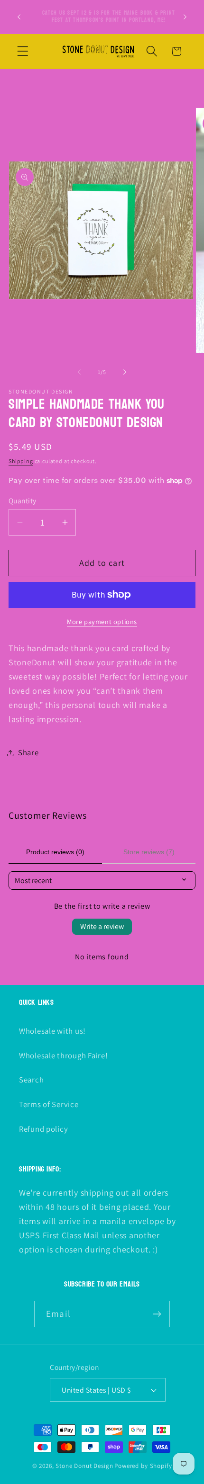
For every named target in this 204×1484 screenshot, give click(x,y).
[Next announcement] (185, 16)
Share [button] (28, 752)
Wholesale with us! (52, 1031)
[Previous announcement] (19, 16)
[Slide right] (124, 372)
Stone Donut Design (84, 1466)
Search (31, 1079)
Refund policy (43, 1129)
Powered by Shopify (143, 1466)
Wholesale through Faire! (63, 1055)
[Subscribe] (156, 1314)
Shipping (21, 461)
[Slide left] (79, 372)
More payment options (102, 621)
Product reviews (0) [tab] (55, 852)
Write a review (102, 926)
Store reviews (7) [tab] (149, 852)
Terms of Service (49, 1104)
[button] (23, 51)
